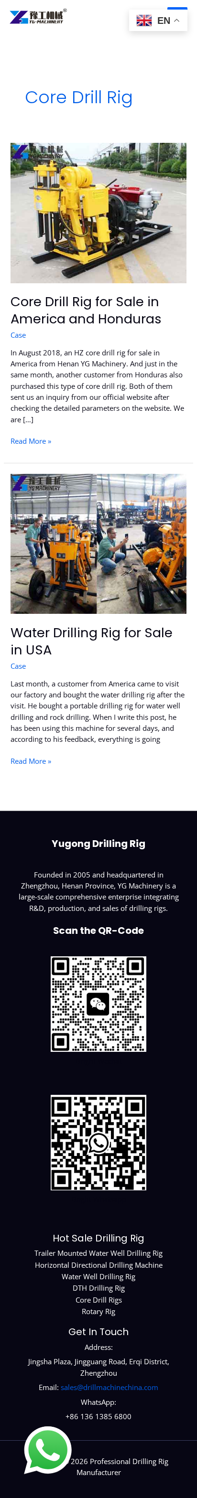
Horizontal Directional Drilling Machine (99, 1265)
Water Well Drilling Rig (98, 1276)
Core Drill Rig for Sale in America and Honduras (86, 310)
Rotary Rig (98, 1311)
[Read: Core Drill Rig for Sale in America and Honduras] (98, 212)
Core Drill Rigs (99, 1300)
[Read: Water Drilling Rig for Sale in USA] (98, 543)
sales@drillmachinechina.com (109, 1387)
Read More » (31, 441)
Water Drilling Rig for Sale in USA (92, 641)
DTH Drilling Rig (99, 1288)
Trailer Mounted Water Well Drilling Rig (98, 1253)
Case (18, 335)
